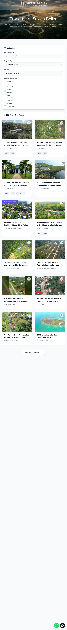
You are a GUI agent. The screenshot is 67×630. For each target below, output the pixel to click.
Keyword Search (9, 52)
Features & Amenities (10, 78)
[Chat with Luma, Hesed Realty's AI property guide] (62, 625)
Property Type (8, 61)
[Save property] (29, 123)
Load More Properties (32, 352)
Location (7, 69)
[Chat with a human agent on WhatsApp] (56, 625)
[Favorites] (61, 4)
